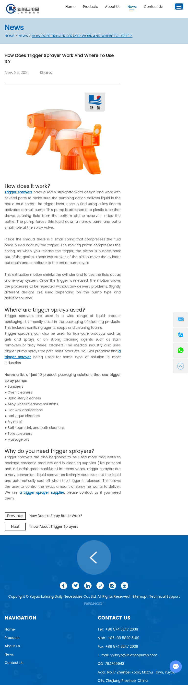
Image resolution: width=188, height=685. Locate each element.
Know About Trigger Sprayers (53, 526)
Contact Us (153, 7)
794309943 (114, 664)
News (132, 7)
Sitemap (139, 596)
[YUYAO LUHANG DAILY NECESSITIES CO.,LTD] (23, 8)
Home (70, 7)
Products (90, 7)
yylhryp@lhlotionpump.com (133, 655)
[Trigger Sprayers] (63, 135)
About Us (112, 7)
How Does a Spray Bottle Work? (55, 516)
